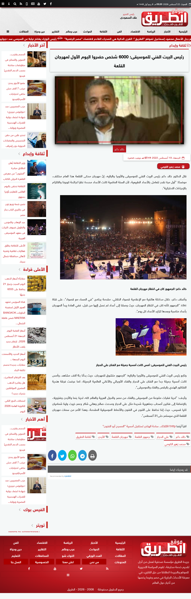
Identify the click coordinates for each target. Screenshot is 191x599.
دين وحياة (40, 31)
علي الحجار (163, 436)
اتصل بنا (16, 561)
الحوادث (87, 31)
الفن (119, 31)
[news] (33, 3)
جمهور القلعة (143, 436)
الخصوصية (42, 561)
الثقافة (103, 31)
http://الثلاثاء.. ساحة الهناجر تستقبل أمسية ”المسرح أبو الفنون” (139, 425)
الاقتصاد (135, 31)
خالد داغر (181, 436)
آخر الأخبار (36, 44)
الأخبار (167, 31)
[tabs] (3, 3)
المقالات (24, 31)
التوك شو (68, 555)
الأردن (102, 436)
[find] (15, 3)
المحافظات (42, 555)
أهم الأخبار (35, 418)
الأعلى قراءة (34, 269)
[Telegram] (82, 455)
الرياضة (151, 31)
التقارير (55, 31)
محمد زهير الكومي (170, 166)
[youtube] (39, 3)
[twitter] (45, 3)
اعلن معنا (68, 561)
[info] (9, 3)
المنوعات (120, 561)
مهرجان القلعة (120, 436)
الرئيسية (183, 31)
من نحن (94, 561)
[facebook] (51, 3)
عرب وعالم (71, 31)
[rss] (21, 3)
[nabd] (27, 3)
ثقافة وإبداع (177, 45)
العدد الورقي (94, 555)
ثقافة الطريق (84, 436)
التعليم (16, 555)
